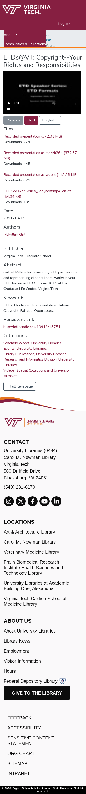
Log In (63, 23)
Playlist (48, 120)
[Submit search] (49, 23)
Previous (13, 120)
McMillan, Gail (14, 234)
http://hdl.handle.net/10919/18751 (32, 326)
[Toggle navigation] (79, 23)
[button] (55, 23)
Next (31, 120)
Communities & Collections (25, 44)
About (9, 34)
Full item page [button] (21, 386)
